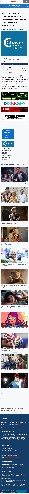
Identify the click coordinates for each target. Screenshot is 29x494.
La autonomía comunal (6, 478)
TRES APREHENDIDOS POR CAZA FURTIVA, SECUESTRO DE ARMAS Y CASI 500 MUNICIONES (13, 475)
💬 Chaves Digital (21, 491)
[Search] (27, 6)
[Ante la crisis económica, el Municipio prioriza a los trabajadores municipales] (8, 144)
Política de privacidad (7, 431)
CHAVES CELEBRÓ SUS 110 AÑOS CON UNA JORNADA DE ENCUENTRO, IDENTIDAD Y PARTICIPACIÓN (14, 485)
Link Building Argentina (12, 457)
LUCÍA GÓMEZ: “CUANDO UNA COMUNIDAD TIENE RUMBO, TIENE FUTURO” (13, 481)
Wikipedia (10, 441)
